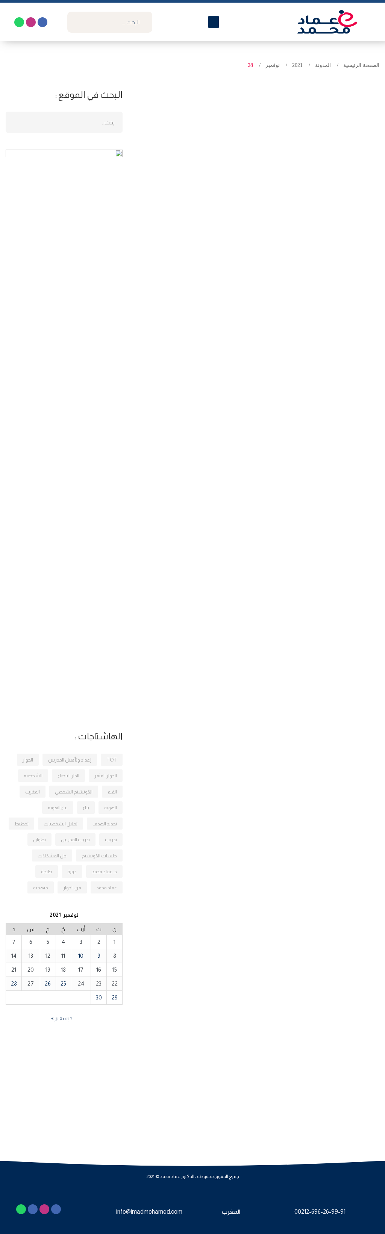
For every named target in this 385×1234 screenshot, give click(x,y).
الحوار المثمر (105, 775)
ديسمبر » (62, 1018)
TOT (111, 760)
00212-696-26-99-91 (320, 1211)
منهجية (40, 887)
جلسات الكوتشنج (99, 856)
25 (63, 983)
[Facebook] (42, 22)
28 (14, 983)
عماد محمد (106, 887)
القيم (112, 792)
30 (99, 997)
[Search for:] (64, 122)
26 (48, 983)
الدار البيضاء (68, 775)
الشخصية (33, 775)
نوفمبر (272, 65)
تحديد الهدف (104, 824)
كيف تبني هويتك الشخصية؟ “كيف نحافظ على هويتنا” (287, 281)
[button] (213, 22)
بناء (86, 807)
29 (115, 997)
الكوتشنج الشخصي (73, 792)
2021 (297, 65)
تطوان (39, 839)
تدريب (111, 839)
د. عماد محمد (104, 871)
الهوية (110, 807)
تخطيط (21, 824)
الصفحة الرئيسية (361, 65)
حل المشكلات (52, 856)
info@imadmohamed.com (149, 1211)
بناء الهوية (58, 807)
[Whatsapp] (19, 22)
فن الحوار (72, 887)
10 (80, 955)
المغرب (32, 792)
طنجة (46, 871)
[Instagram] (31, 22)
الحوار (28, 760)
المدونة (323, 65)
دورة (72, 871)
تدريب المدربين (75, 839)
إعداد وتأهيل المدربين (69, 760)
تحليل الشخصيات (60, 824)
